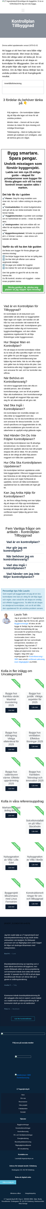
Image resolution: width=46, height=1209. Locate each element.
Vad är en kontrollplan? (23, 542)
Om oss (23, 1098)
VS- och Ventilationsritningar (23, 1135)
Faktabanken (23, 1108)
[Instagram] (31, 1049)
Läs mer (11, 710)
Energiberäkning (23, 1138)
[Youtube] (23, 1049)
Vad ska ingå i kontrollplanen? (15, 566)
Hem (23, 1095)
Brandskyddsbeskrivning (23, 1142)
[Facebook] (15, 1049)
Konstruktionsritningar (23, 1128)
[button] (23, 10)
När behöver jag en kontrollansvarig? (18, 558)
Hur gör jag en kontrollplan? (15, 549)
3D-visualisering (23, 1149)
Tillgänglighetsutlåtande (23, 1145)
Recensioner (23, 1102)
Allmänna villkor (15, 1193)
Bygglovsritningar (21, 624)
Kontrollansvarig (23, 1131)
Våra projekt (23, 1105)
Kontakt (23, 1112)
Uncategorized (11, 674)
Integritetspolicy (30, 1193)
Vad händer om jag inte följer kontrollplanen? (21, 575)
